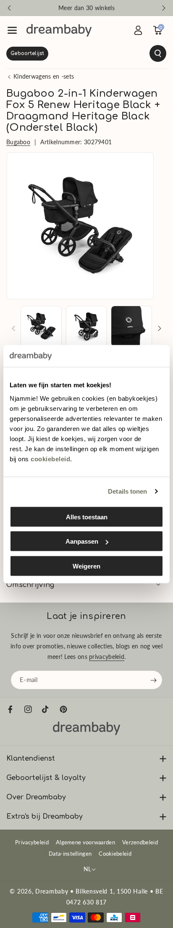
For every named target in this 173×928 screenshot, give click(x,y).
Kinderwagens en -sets (43, 76)
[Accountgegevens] (138, 30)
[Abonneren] (154, 680)
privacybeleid (106, 656)
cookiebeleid (50, 458)
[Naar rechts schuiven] (159, 328)
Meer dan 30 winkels (86, 7)
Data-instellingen (70, 853)
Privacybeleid (32, 842)
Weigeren (86, 565)
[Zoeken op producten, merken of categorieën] (86, 53)
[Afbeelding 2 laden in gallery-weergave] (86, 326)
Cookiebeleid (115, 853)
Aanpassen (82, 541)
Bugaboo (18, 141)
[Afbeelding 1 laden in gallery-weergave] (41, 326)
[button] (12, 30)
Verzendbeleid (140, 842)
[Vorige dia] (9, 8)
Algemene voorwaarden (85, 842)
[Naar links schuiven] (13, 328)
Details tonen (127, 491)
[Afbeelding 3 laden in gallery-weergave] (131, 326)
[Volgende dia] (164, 8)
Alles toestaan (86, 516)
